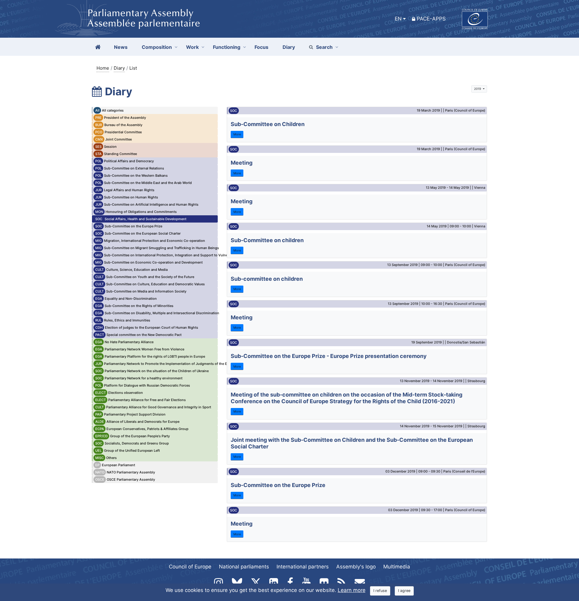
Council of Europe (190, 567)
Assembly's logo (356, 567)
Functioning (226, 47)
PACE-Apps (431, 19)
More (237, 134)
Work (192, 47)
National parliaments (244, 567)
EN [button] (398, 19)
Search (324, 47)
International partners (303, 567)
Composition (157, 47)
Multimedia (396, 567)
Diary (119, 68)
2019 (478, 88)
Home (102, 68)
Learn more (351, 590)
